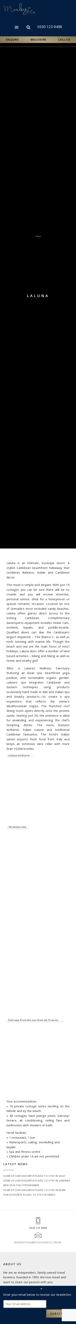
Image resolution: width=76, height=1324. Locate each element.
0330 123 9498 (49, 26)
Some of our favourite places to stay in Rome (34, 1190)
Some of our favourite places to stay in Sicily (34, 1176)
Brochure (38, 39)
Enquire (12, 39)
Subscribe (59, 1314)
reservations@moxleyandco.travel (38, 1242)
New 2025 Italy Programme (21, 1185)
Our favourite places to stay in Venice (29, 1194)
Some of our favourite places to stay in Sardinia (36, 1180)
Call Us (64, 39)
